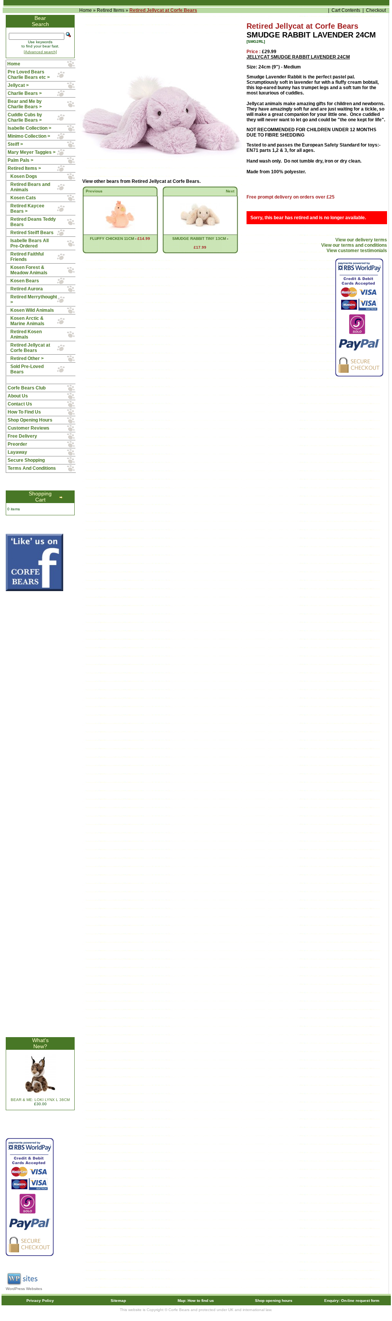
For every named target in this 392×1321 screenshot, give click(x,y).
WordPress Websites (24, 1289)
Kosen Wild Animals (32, 310)
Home (85, 10)
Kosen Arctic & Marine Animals (27, 321)
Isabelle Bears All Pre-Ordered (29, 243)
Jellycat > (18, 85)
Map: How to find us (196, 1300)
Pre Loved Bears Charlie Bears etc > (29, 74)
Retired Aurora (26, 289)
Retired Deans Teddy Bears (33, 222)
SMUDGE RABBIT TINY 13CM (199, 238)
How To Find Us (24, 412)
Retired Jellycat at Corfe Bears (163, 10)
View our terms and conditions (354, 245)
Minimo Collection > (29, 136)
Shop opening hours (273, 1300)
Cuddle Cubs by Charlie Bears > (25, 117)
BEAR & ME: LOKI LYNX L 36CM (40, 1100)
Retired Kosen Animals (26, 334)
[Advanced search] (40, 52)
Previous (94, 191)
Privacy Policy (40, 1300)
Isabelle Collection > (29, 128)
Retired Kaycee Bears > (27, 208)
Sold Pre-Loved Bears (27, 369)
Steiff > (15, 144)
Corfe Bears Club (27, 388)
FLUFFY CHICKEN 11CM (112, 238)
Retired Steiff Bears (32, 232)
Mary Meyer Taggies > (32, 152)
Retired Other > (27, 358)
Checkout (376, 10)
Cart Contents (346, 10)
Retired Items (110, 10)
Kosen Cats (23, 197)
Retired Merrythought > (33, 299)
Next (230, 191)
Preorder (17, 444)
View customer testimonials (357, 250)
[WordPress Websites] (23, 1285)
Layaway (17, 452)
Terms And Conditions (32, 468)
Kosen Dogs (23, 176)
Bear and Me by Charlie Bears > (25, 104)
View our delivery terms (361, 240)
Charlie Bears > (25, 93)
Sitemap (118, 1300)
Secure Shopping (26, 460)
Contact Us (20, 404)
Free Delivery (22, 436)
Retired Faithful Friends (27, 256)
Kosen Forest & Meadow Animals (28, 270)
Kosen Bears (24, 280)
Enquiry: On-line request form (351, 1300)
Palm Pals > (20, 160)
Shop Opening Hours (30, 420)
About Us (18, 396)
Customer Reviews (28, 428)
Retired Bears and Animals (30, 187)
